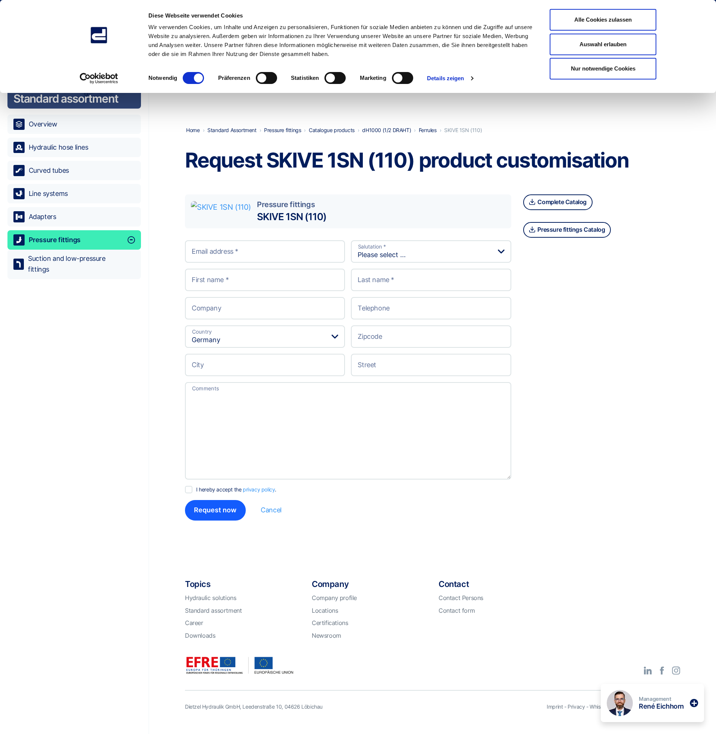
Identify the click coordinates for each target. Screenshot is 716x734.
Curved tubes (49, 170)
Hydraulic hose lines (58, 147)
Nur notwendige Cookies (603, 68)
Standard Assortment (231, 130)
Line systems (48, 193)
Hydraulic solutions (210, 598)
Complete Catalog (561, 202)
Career (194, 623)
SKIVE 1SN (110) (291, 216)
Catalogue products (332, 130)
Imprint (555, 706)
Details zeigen (445, 78)
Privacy (576, 706)
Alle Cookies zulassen (603, 19)
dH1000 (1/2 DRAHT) (386, 130)
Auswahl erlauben (603, 44)
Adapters (42, 217)
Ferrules (428, 130)
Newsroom (326, 635)
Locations (325, 610)
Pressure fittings (55, 240)
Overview (43, 124)
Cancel (271, 510)
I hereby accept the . (236, 489)
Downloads (200, 635)
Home (193, 130)
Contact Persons (461, 598)
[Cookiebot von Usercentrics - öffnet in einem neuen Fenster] (99, 78)
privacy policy (259, 489)
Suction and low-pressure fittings (66, 263)
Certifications (330, 623)
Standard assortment (213, 610)
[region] (74, 380)
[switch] (266, 78)
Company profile (334, 598)
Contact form (457, 610)
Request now (215, 510)
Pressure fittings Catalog (570, 229)
